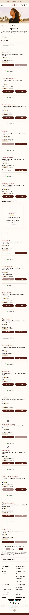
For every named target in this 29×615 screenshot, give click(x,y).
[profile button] (27, 5)
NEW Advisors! (19, 578)
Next (21, 549)
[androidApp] (18, 601)
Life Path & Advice (20, 573)
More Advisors (19, 581)
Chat (22, 65)
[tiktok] (16, 603)
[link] (8, 421)
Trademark (18, 594)
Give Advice (5, 594)
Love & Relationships (20, 571)
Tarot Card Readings (20, 576)
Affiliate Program (6, 592)
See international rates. (10, 554)
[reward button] (24, 5)
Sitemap (4, 597)
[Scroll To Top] (14, 610)
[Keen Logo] (14, 5)
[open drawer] (2, 5)
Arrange (9, 170)
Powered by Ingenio (20, 597)
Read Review (12, 224)
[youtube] (18, 603)
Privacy (17, 592)
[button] (25, 559)
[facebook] (13, 603)
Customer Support (6, 589)
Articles (4, 571)
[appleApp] (11, 601)
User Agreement (19, 589)
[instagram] (10, 603)
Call (9, 65)
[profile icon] (27, 5)
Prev (8, 549)
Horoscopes (5, 573)
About (3, 569)
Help (3, 587)
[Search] (22, 5)
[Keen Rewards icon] (24, 5)
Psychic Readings (20, 569)
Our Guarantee (19, 587)
